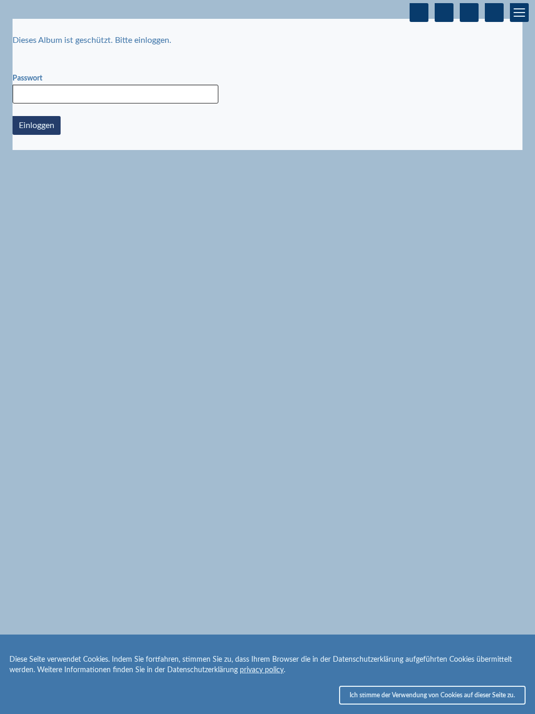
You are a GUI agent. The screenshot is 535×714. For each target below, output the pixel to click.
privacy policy (262, 670)
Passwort (27, 78)
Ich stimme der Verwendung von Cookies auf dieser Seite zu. (432, 695)
